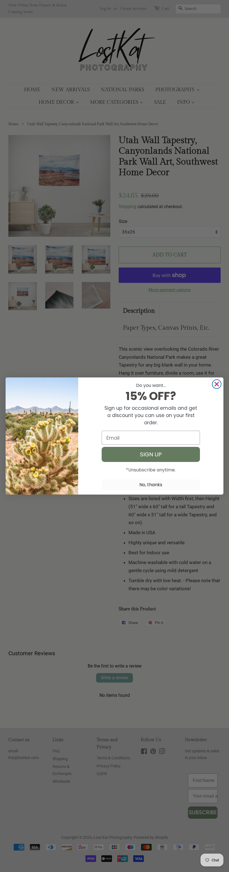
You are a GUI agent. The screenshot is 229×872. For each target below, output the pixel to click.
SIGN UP (151, 454)
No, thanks (150, 484)
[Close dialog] (216, 384)
